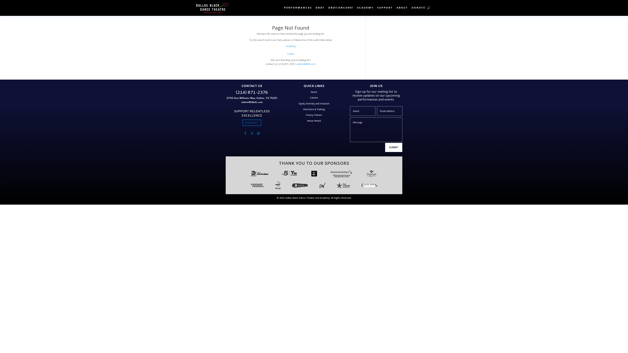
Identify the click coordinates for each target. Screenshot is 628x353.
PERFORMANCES (298, 7)
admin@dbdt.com (306, 64)
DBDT (320, 7)
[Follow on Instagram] (258, 133)
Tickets (291, 53)
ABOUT (402, 7)
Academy (291, 46)
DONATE (418, 7)
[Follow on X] (251, 133)
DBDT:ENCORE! (340, 7)
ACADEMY (365, 7)
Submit (393, 147)
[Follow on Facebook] (245, 133)
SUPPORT (385, 7)
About (314, 91)
